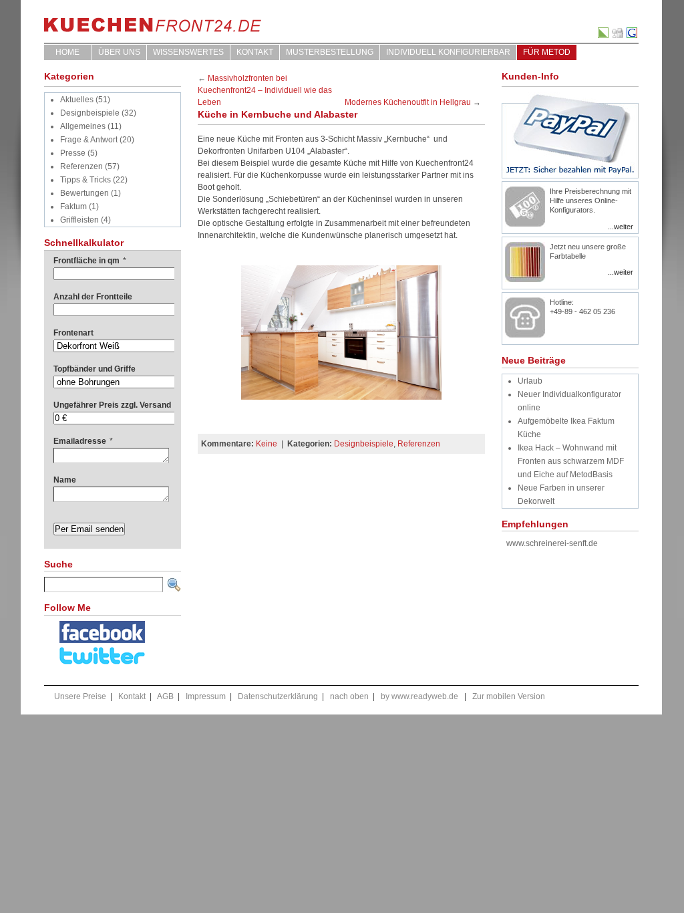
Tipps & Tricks (85, 179)
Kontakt (254, 52)
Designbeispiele (90, 113)
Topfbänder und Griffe (94, 369)
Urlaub (530, 381)
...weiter (620, 227)
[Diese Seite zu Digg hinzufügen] (618, 35)
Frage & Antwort (89, 139)
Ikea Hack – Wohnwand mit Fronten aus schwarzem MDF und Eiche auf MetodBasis (571, 461)
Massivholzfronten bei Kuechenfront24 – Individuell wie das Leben (265, 90)
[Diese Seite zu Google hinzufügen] (633, 35)
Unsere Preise (80, 696)
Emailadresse (83, 441)
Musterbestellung (329, 52)
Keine (266, 443)
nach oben (349, 696)
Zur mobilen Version (508, 696)
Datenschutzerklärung (278, 696)
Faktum (73, 206)
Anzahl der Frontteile (92, 296)
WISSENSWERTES (188, 52)
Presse (73, 153)
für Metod (546, 52)
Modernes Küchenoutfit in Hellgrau (408, 102)
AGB (165, 696)
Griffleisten (79, 220)
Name (64, 480)
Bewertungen (84, 193)
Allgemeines (83, 126)
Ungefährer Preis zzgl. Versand (112, 405)
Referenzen (81, 166)
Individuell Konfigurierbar (448, 52)
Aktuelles (77, 99)
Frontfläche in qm (89, 260)
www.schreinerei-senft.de (552, 543)
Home (67, 52)
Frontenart (73, 333)
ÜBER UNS (119, 52)
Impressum (206, 696)
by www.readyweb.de (419, 696)
